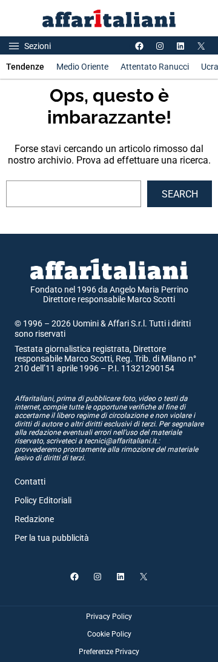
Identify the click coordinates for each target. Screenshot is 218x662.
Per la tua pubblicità (52, 538)
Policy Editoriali (43, 500)
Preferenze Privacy (109, 651)
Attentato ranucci (155, 66)
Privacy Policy (109, 616)
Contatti (30, 481)
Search (180, 194)
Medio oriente (82, 66)
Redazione (34, 519)
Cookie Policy (109, 634)
